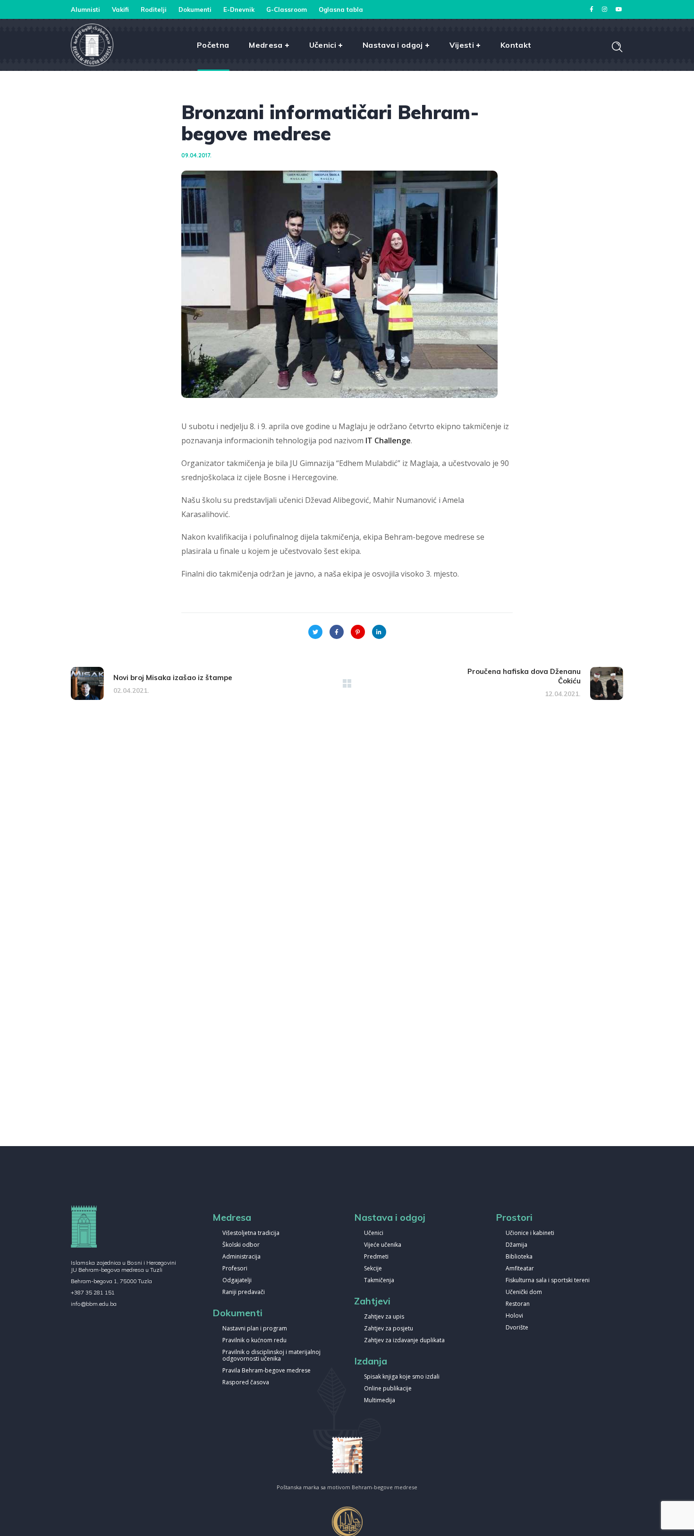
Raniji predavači (243, 1292)
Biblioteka (519, 1256)
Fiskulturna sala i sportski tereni (548, 1280)
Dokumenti (195, 9)
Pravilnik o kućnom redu (254, 1340)
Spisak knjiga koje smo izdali (402, 1377)
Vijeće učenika (382, 1245)
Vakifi (120, 9)
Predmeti (376, 1256)
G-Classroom (286, 9)
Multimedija (379, 1400)
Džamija (516, 1245)
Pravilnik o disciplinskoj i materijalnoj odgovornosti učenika (271, 1356)
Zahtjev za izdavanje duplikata (404, 1340)
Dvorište (517, 1327)
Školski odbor (241, 1245)
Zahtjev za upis (384, 1316)
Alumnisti (85, 9)
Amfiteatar (520, 1268)
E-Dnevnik (238, 9)
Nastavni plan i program (254, 1328)
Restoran (518, 1304)
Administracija (241, 1256)
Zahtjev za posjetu (388, 1328)
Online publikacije (388, 1388)
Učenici (373, 1233)
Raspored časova (245, 1382)
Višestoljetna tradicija (250, 1233)
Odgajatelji (237, 1280)
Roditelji (154, 9)
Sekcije (373, 1268)
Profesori (234, 1268)
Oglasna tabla (341, 9)
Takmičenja (379, 1280)
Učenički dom (524, 1292)
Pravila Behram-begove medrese (266, 1370)
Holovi (514, 1316)
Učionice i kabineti (530, 1233)
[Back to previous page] (347, 683)
